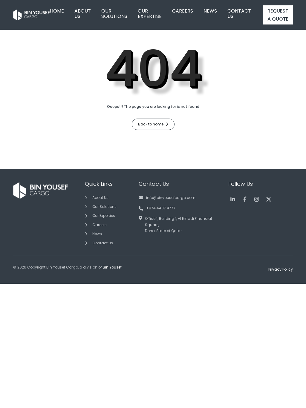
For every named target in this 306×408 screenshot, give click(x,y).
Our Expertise (103, 215)
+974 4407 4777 (160, 208)
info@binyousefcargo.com (170, 197)
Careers (99, 224)
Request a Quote (277, 14)
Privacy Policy (280, 269)
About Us (100, 197)
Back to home (151, 124)
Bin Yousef (112, 267)
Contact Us (102, 243)
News (97, 233)
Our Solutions (104, 206)
